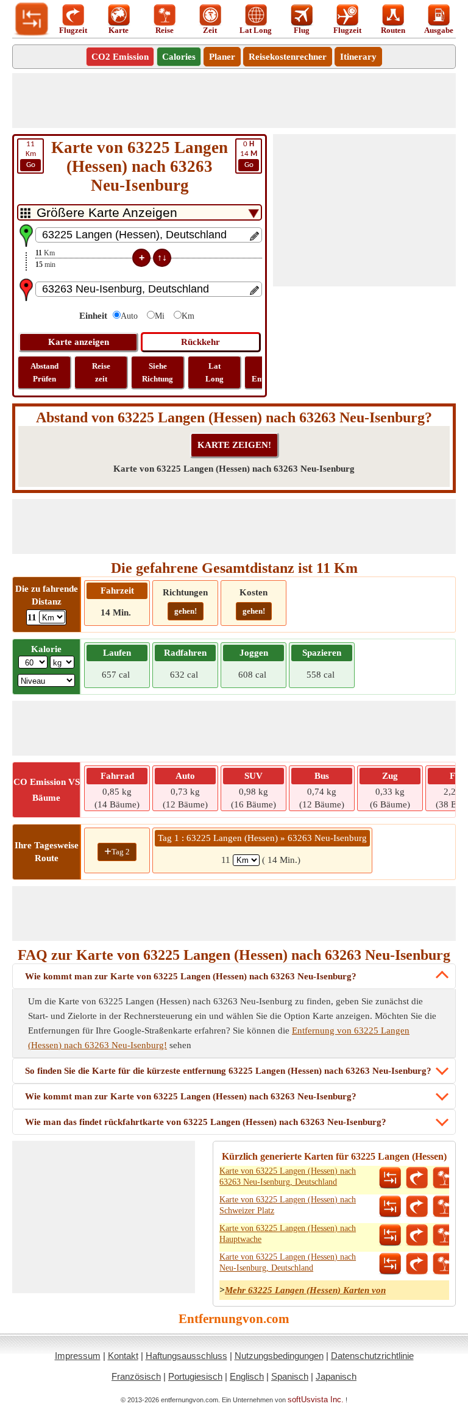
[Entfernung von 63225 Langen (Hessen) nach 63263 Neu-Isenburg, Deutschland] (390, 1178)
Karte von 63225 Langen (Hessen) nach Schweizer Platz (287, 1205)
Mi (160, 316)
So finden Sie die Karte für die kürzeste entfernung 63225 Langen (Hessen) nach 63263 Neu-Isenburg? (228, 1071)
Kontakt (123, 1355)
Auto (129, 316)
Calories (179, 57)
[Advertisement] (234, 100)
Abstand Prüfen (44, 372)
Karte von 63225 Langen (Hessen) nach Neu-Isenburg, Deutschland (287, 1262)
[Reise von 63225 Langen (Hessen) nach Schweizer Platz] (443, 1206)
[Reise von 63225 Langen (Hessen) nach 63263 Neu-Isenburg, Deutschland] (443, 1178)
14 (248, 154)
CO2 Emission (120, 57)
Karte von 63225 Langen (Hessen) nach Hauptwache (287, 1234)
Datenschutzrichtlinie (372, 1355)
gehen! (185, 611)
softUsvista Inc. (316, 1399)
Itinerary (358, 57)
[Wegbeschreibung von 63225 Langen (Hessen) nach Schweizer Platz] (417, 1206)
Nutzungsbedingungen (279, 1355)
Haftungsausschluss (186, 1355)
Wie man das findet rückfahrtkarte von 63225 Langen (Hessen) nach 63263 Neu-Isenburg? (205, 1122)
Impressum (78, 1355)
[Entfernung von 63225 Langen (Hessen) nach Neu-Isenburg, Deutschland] (390, 1264)
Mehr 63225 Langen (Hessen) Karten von (305, 1290)
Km (31, 154)
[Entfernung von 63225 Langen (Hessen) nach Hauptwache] (390, 1235)
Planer (222, 57)
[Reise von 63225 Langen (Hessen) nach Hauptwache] (443, 1235)
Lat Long (214, 372)
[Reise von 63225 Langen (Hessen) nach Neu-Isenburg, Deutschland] (443, 1264)
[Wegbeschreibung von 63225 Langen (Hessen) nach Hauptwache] (417, 1235)
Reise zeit (101, 372)
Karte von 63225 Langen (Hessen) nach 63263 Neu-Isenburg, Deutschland (287, 1176)
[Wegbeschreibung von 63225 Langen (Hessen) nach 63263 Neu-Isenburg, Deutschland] (417, 1178)
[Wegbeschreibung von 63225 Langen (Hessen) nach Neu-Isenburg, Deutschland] (417, 1264)
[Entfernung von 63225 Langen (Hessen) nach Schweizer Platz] (390, 1206)
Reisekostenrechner (288, 57)
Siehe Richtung (157, 372)
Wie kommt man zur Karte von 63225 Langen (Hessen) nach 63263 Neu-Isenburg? (190, 976)
